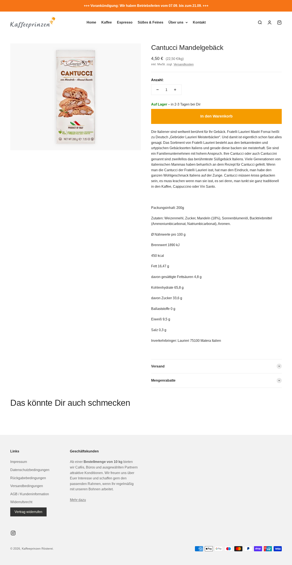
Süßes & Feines (150, 22)
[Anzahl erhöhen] (175, 90)
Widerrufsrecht (21, 502)
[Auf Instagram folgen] (13, 533)
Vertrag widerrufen (28, 512)
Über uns (175, 22)
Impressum (18, 462)
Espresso (125, 22)
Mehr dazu (78, 500)
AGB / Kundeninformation (29, 494)
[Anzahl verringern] (157, 90)
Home (91, 22)
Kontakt (199, 22)
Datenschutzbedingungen (29, 470)
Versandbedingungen (26, 486)
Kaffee (106, 22)
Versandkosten (184, 64)
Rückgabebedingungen (28, 478)
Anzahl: (157, 80)
